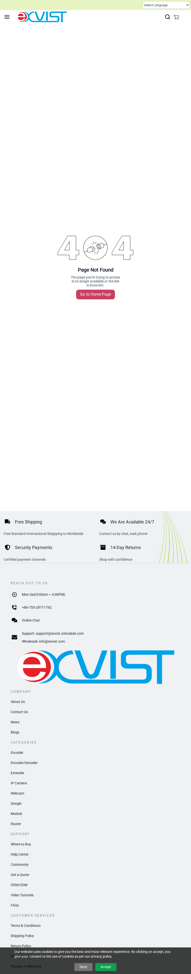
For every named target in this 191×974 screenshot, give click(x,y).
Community (20, 865)
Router (16, 824)
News (15, 722)
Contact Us (19, 712)
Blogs (15, 732)
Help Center (20, 854)
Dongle (16, 803)
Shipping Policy (22, 936)
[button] (176, 17)
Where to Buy (21, 844)
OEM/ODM (19, 885)
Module (16, 814)
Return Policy (21, 946)
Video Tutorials (22, 895)
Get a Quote (20, 875)
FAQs (15, 905)
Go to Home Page (95, 294)
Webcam (17, 793)
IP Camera (19, 783)
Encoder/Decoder (24, 763)
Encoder (17, 753)
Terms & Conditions (26, 926)
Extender (17, 773)
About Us (18, 702)
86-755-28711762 (38, 607)
